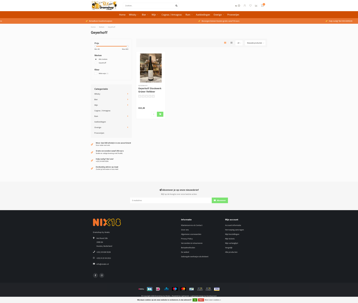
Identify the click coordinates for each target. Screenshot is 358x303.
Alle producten (231, 252)
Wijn (154, 14)
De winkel (185, 252)
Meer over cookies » (213, 300)
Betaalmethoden (188, 247)
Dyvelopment (212, 296)
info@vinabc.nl (102, 264)
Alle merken (103, 59)
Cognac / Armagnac (172, 14)
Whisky (132, 14)
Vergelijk (228, 247)
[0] (262, 6)
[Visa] (216, 289)
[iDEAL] (158, 289)
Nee (201, 300)
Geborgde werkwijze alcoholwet (194, 256)
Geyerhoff (102, 63)
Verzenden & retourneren (191, 243)
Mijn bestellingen (232, 234)
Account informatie (233, 225)
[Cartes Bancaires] (149, 289)
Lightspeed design (197, 296)
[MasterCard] (183, 289)
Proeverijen (233, 14)
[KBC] (166, 289)
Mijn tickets (230, 238)
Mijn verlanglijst (231, 243)
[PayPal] (199, 289)
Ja (195, 300)
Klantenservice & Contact (191, 225)
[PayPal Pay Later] (208, 289)
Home (122, 14)
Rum (187, 14)
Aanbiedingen (203, 14)
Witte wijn (103, 73)
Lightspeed (185, 296)
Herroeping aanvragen (234, 229)
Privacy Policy (187, 238)
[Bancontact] (191, 289)
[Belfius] (141, 289)
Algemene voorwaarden (191, 234)
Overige (218, 14)
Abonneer (221, 200)
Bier (144, 14)
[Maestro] (174, 289)
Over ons (185, 229)
